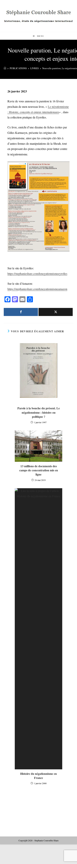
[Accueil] (5, 68)
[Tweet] (55, 312)
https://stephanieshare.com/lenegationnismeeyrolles (37, 274)
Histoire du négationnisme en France (38, 776)
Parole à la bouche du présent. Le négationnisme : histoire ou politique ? (38, 412)
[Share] (21, 312)
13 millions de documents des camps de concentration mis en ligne (38, 470)
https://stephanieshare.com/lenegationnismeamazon (37, 289)
